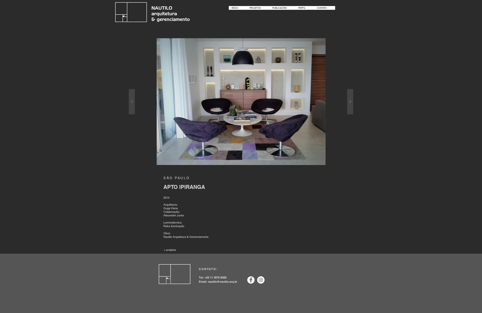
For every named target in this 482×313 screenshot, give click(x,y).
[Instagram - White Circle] (261, 280)
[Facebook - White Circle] (251, 280)
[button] (241, 101)
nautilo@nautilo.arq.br (222, 281)
